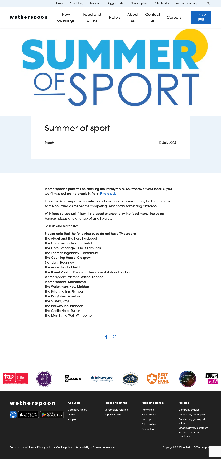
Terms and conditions (22, 447)
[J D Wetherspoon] (28, 17)
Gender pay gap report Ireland (192, 421)
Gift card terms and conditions (189, 434)
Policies (184, 403)
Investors (95, 3)
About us (132, 17)
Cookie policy (64, 447)
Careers (174, 17)
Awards (72, 414)
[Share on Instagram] (106, 337)
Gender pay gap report (192, 414)
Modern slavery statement (193, 427)
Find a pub (201, 17)
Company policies (189, 409)
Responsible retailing (116, 409)
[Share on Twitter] (115, 337)
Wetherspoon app (187, 3)
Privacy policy (45, 447)
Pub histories (161, 3)
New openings (66, 17)
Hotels (114, 17)
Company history (77, 409)
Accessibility (82, 447)
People (72, 419)
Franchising (76, 3)
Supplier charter (113, 414)
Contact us (152, 17)
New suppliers (139, 3)
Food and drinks (92, 17)
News (59, 3)
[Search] (208, 3)
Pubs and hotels (153, 403)
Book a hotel (149, 414)
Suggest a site (116, 3)
